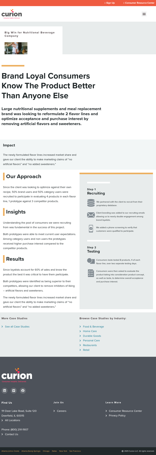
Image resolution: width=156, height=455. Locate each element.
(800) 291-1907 (19, 429)
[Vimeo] (14, 391)
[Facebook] (23, 391)
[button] (144, 13)
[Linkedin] (5, 391)
